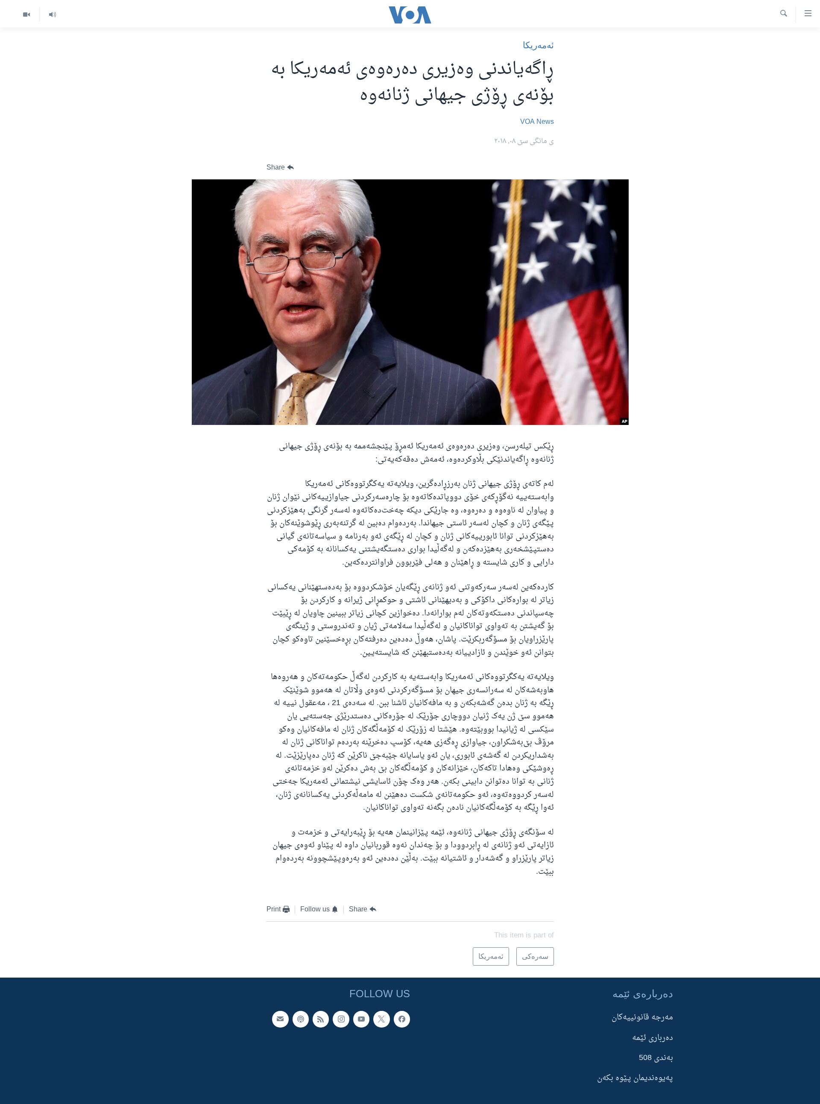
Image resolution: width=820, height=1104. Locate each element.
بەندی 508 (656, 1058)
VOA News (537, 122)
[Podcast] (301, 1019)
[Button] (280, 167)
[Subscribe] (280, 1019)
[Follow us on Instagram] (341, 1019)
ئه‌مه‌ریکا (538, 45)
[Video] (26, 15)
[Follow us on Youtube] (361, 1019)
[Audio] (52, 15)
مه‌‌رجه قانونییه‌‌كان (642, 1017)
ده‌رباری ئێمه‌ (652, 1038)
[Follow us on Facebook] (402, 1019)
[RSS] (321, 1019)
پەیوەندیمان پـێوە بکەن (635, 1078)
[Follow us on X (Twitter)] (381, 1019)
